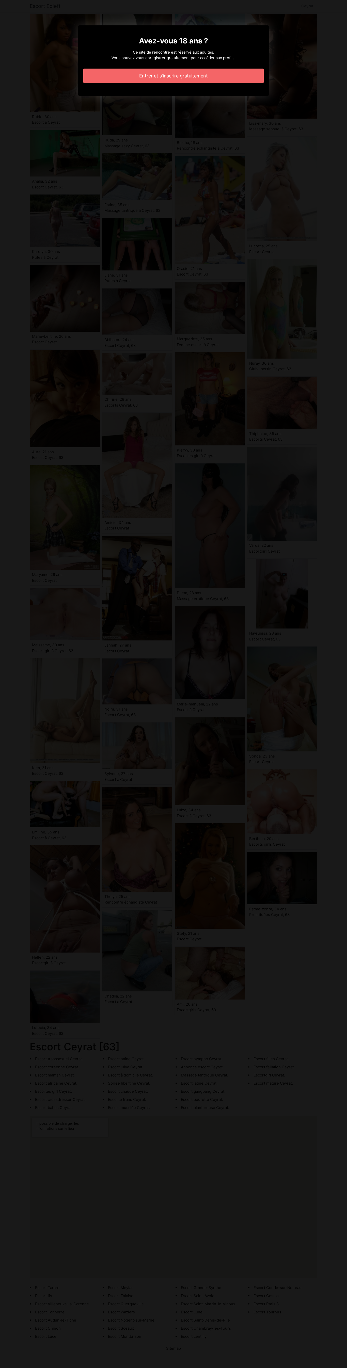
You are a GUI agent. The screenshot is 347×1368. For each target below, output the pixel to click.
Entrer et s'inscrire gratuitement (173, 75)
